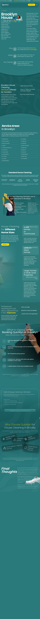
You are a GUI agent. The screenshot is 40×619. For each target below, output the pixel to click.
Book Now (5, 244)
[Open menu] (37, 5)
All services (3, 10)
